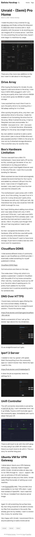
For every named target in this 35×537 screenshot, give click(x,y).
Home (18, 528)
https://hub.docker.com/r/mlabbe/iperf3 (15, 369)
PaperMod (28, 534)
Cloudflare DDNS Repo (9, 265)
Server (11, 528)
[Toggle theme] (19, 2)
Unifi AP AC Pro (8, 408)
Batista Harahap (9, 2)
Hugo (23, 534)
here (8, 468)
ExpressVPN (9, 486)
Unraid (4, 528)
